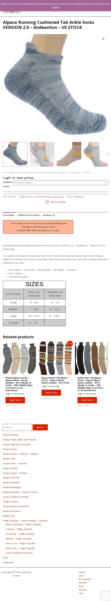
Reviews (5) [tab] (49, 215)
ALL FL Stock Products (40, 197)
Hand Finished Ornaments (19, 553)
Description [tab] (9, 215)
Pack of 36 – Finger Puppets (20, 548)
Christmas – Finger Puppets (20, 534)
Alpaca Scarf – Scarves (15, 463)
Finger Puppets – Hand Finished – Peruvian (25, 520)
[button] (103, 39)
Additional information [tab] (29, 215)
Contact (83, 589)
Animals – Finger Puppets (19, 529)
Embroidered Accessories (16, 506)
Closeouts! (8, 562)
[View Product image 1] (15, 154)
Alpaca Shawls (10, 468)
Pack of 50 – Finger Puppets (20, 543)
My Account (85, 579)
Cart (81, 575)
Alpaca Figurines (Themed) (16, 444)
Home (5, 173)
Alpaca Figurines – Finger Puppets (23, 524)
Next (107, 154)
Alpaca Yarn (9, 516)
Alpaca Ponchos (11, 477)
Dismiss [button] (56, 7)
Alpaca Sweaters (11, 482)
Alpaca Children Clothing (15, 497)
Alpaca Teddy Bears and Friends (19, 439)
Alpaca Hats (9, 458)
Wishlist (83, 582)
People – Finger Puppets (19, 538)
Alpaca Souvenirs (12, 511)
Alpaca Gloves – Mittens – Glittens (20, 454)
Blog (81, 586)
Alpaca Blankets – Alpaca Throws (20, 492)
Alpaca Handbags (12, 487)
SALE (5, 557)
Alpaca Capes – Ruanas (15, 473)
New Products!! (10, 435)
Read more (15, 400)
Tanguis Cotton (10, 501)
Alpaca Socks (10, 449)
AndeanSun (78, 197)
